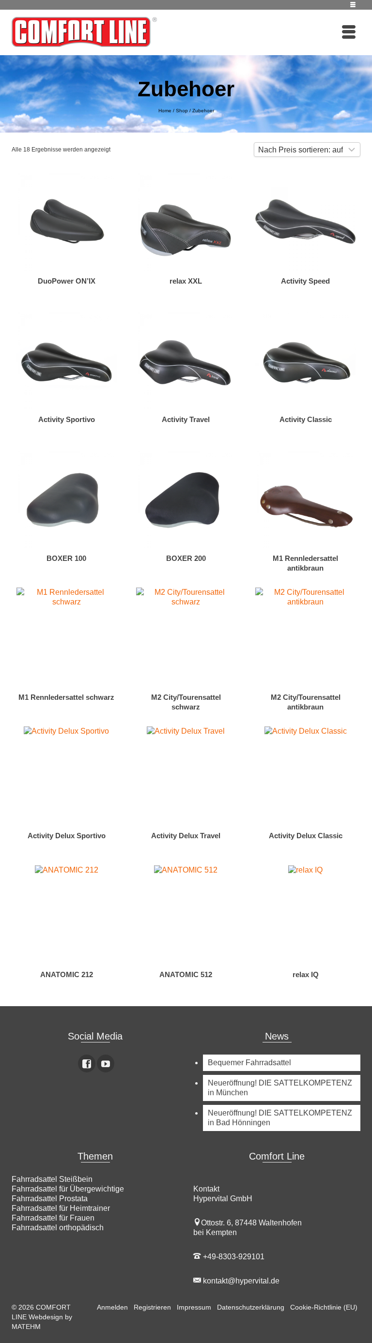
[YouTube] (105, 1063)
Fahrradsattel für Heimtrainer (61, 1208)
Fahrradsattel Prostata (50, 1198)
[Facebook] (86, 1063)
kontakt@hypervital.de (240, 1281)
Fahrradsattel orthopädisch (58, 1227)
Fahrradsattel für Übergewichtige (68, 1189)
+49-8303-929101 (232, 1256)
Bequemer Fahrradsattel (249, 1062)
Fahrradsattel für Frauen (53, 1218)
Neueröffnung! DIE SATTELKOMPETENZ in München (280, 1088)
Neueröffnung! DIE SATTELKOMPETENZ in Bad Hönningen (280, 1118)
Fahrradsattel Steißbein (52, 1179)
